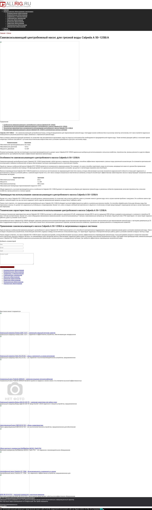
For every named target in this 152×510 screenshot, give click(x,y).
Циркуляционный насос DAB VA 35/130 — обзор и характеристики (21, 425)
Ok (101, 509)
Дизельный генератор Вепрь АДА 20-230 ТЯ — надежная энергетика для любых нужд (28, 402)
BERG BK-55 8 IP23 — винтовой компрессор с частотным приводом (22, 494)
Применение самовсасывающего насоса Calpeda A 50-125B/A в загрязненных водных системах (35, 130)
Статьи (6, 28)
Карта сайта (3, 505)
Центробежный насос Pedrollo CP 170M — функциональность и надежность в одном (28, 471)
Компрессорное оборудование (17, 13)
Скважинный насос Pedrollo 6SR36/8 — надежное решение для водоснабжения (26, 379)
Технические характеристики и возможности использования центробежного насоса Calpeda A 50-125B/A (38, 128)
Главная (6, 10)
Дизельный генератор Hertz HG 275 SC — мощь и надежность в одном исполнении (27, 356)
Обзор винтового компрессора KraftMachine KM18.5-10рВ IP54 (20, 448)
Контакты (7, 30)
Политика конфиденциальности (8, 504)
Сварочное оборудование (15, 23)
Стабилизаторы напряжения (16, 18)
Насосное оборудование (15, 20)
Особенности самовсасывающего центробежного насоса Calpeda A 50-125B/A (29, 125)
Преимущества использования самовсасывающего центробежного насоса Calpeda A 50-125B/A (35, 126)
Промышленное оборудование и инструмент (18, 11)
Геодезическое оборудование (17, 25)
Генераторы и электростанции (17, 16)
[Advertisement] (53, 298)
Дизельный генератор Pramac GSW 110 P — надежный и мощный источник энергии (27, 333)
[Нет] (103, 509)
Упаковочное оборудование (16, 27)
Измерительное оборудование (17, 15)
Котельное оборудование (15, 21)
